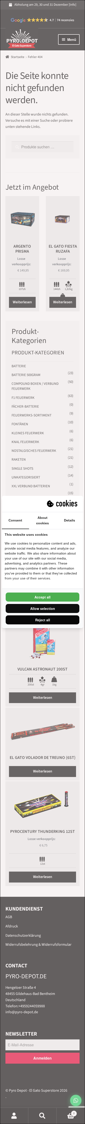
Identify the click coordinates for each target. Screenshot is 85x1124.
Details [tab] (69, 520)
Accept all (42, 597)
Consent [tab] (15, 520)
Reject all (42, 619)
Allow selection (42, 608)
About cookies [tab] (42, 520)
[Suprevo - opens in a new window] (62, 504)
